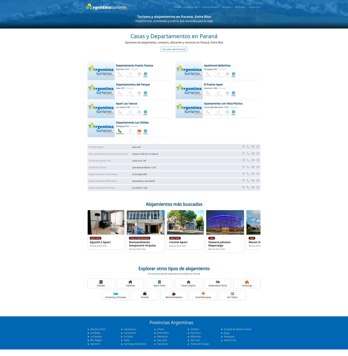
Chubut (195, 329)
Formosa (196, 332)
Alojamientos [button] (191, 7)
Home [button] (177, 7)
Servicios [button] (226, 7)
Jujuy (226, 332)
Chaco (160, 329)
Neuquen (229, 336)
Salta (127, 340)
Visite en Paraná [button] (210, 7)
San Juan (162, 340)
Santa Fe (95, 343)
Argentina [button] (254, 7)
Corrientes (130, 332)
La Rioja (128, 336)
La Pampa (96, 336)
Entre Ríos (240, 7)
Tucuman (162, 343)
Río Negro (96, 340)
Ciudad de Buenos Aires (237, 329)
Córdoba (95, 332)
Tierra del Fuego (200, 343)
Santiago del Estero (135, 343)
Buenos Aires (98, 329)
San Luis (195, 340)
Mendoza (162, 336)
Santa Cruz (230, 340)
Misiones (196, 336)
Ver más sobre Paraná (174, 49)
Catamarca (130, 329)
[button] (257, 228)
